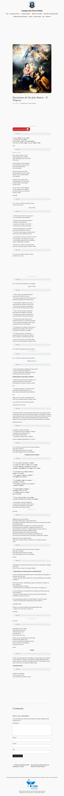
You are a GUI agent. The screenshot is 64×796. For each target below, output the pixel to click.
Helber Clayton (24, 103)
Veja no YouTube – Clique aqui (20, 129)
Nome (14, 737)
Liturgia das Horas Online (32, 11)
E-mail (15, 743)
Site (14, 749)
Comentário (16, 723)
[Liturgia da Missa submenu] (30, 13)
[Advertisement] (32, 28)
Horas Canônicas (32, 103)
